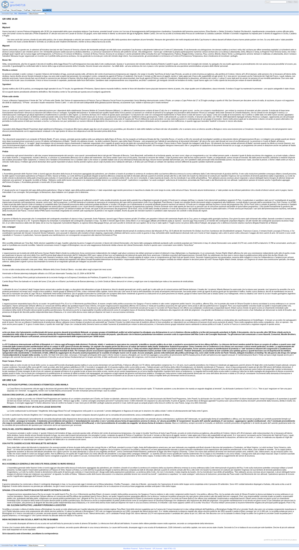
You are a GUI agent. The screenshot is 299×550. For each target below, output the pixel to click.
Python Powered (145, 548)
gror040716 (17, 5)
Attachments (22, 13)
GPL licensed (157, 548)
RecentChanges (16, 10)
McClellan (253, 389)
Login (12, 2)
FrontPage (5, 10)
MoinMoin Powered (130, 548)
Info (15, 13)
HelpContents (36, 10)
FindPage (27, 10)
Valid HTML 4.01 (170, 548)
